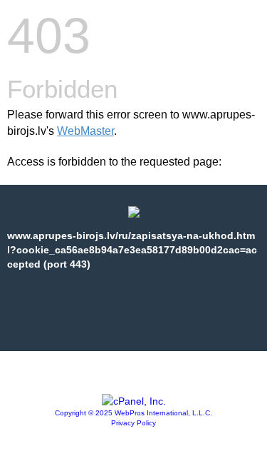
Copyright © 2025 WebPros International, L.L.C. (133, 413)
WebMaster (85, 131)
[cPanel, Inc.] (134, 401)
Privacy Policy (133, 423)
